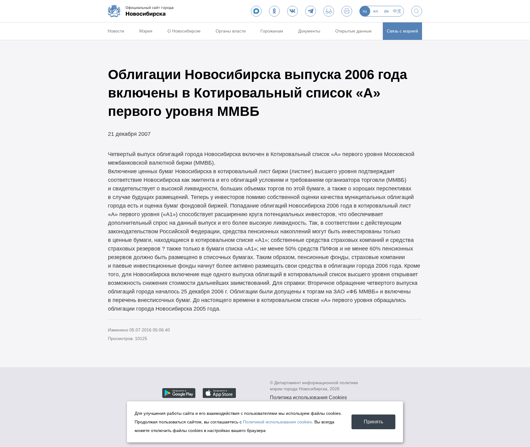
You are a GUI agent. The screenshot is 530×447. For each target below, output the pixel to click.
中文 (397, 11)
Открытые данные (353, 31)
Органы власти (231, 31)
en (375, 11)
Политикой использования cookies (277, 421)
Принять (373, 421)
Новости (116, 31)
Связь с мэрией (402, 31)
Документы (309, 31)
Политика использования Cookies (308, 397)
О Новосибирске (184, 31)
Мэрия (145, 31)
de (386, 11)
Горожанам (271, 31)
